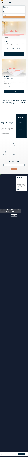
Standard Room (8, 79)
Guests (4, 11)
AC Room (6, 41)
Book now (13, 91)
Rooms (4, 14)
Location (4, 6)
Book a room (14, 215)
